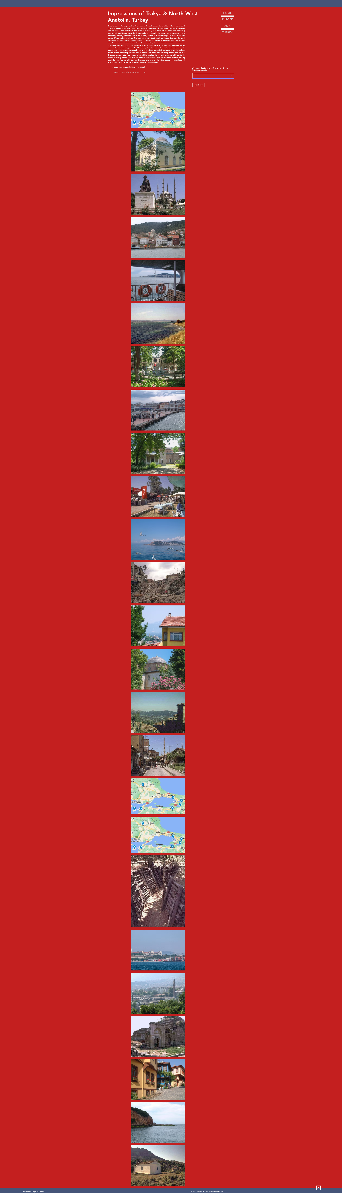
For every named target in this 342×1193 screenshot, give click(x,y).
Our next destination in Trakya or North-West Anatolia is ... (210, 69)
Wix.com (220, 1191)
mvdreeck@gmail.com (33, 1191)
